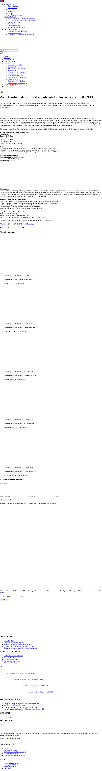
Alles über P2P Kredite (11, 663)
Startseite (7, 748)
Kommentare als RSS (11, 767)
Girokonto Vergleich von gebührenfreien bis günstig (20, 648)
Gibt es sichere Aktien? (18, 705)
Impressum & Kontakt (11, 750)
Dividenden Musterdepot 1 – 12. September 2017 (19, 467)
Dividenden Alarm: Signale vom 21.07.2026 (35, 686)
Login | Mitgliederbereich (12, 763)
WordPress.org (8, 768)
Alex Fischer (4, 224)
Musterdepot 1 (30, 224)
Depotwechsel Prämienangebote (14, 642)
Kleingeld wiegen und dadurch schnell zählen (24, 704)
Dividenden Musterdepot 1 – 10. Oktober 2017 (19, 419)
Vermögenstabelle (55, 105)
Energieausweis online (11, 659)
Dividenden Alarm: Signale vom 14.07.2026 (41, 692)
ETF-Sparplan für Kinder (12, 661)
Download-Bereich (87, 105)
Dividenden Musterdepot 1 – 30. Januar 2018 (18, 275)
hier (3, 593)
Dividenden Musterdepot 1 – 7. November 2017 (19, 371)
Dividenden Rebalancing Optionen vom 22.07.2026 (30, 679)
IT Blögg (53, 503)
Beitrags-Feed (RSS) (10, 765)
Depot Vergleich (9, 641)
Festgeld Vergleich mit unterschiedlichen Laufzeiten (20, 646)
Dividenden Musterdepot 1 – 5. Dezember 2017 (19, 323)
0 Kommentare (20, 283)
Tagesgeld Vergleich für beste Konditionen (17, 644)
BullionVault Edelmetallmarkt (13, 656)
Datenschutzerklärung (11, 753)
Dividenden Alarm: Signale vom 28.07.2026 (21, 673)
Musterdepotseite (6, 105)
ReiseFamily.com (9, 657)
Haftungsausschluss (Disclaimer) (14, 755)
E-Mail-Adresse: (5, 596)
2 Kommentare (21, 379)
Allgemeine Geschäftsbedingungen (15, 752)
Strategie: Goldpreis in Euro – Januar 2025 (30, 709)
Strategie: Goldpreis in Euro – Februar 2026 (23, 707)
